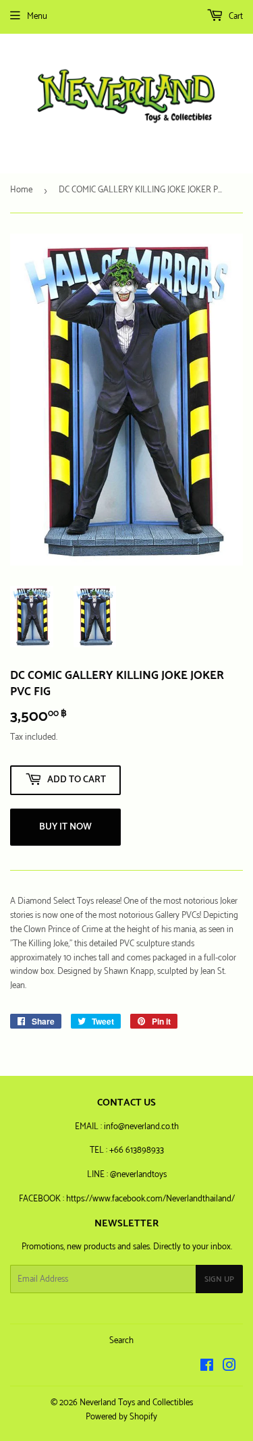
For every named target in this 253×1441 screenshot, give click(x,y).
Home (21, 190)
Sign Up (219, 1279)
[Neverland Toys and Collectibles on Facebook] (207, 1368)
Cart (235, 16)
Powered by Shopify (121, 1417)
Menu (37, 16)
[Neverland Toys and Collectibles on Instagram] (229, 1368)
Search (121, 1341)
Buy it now (65, 827)
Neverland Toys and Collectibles (136, 1403)
